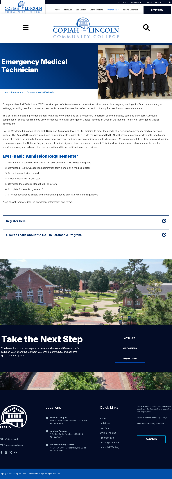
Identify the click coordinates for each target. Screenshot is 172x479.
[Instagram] (6, 452)
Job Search (81, 9)
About (57, 9)
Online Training (96, 9)
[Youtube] (15, 452)
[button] (170, 2)
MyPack (158, 2)
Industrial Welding (109, 447)
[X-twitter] (10, 452)
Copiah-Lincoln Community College (152, 417)
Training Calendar (130, 9)
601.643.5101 (136, 2)
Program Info (113, 9)
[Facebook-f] (1, 452)
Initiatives (68, 9)
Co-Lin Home (123, 2)
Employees (148, 2)
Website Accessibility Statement (150, 423)
